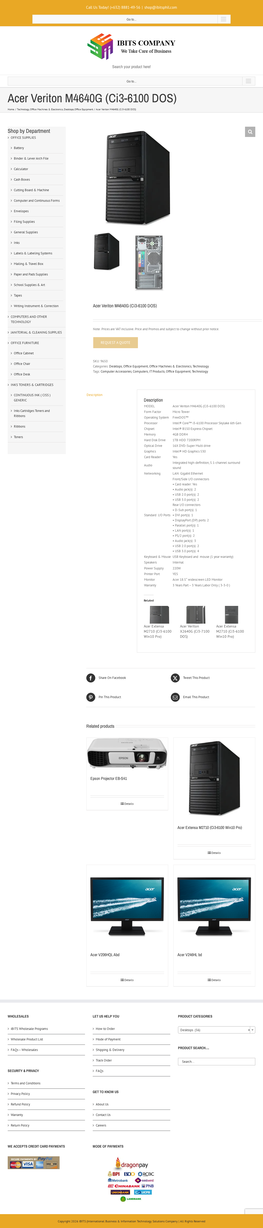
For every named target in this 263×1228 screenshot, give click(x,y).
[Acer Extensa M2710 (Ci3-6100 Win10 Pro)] (159, 615)
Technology (201, 366)
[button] (250, 132)
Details (129, 804)
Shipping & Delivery (110, 1050)
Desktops (115, 366)
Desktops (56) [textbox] (215, 1030)
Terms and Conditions (25, 1083)
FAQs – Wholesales (24, 1050)
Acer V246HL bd (189, 954)
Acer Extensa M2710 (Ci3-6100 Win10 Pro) (158, 631)
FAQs (99, 1071)
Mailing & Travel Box (28, 264)
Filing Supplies (24, 221)
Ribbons (19, 426)
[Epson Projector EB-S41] (127, 754)
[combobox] (216, 1029)
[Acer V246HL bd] (214, 905)
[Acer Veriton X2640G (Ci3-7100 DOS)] (195, 615)
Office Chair (22, 364)
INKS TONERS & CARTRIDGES (32, 385)
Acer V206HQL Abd (104, 954)
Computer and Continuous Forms (37, 200)
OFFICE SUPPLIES (23, 137)
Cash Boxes (22, 179)
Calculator (21, 169)
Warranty (17, 1115)
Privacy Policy (20, 1094)
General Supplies (26, 232)
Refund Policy (20, 1104)
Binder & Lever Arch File (31, 158)
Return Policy (20, 1125)
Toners (18, 437)
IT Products (157, 371)
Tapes (18, 295)
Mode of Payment (108, 1039)
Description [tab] (94, 395)
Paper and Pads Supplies (31, 274)
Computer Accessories (116, 371)
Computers (140, 371)
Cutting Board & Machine (31, 190)
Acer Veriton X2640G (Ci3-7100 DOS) (195, 631)
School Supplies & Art (29, 285)
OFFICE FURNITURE (25, 343)
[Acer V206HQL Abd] (127, 905)
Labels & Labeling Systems (33, 253)
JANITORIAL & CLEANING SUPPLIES (36, 332)
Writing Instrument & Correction (36, 306)
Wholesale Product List (27, 1039)
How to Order (105, 1029)
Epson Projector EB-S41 (108, 778)
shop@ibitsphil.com (160, 7)
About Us (102, 1104)
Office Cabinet (24, 353)
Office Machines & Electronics (170, 366)
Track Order (104, 1060)
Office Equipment (135, 366)
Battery (19, 148)
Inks (17, 243)
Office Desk (22, 374)
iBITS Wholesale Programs (29, 1029)
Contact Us (103, 1115)
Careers (101, 1125)
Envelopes (21, 211)
